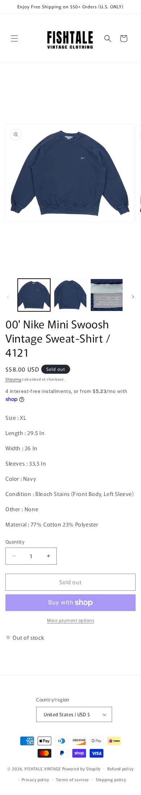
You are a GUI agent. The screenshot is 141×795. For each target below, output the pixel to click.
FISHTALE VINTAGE (43, 768)
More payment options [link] (70, 620)
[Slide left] (8, 297)
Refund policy (120, 768)
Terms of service (72, 779)
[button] (14, 38)
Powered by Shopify (81, 768)
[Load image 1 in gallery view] (34, 295)
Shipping (13, 379)
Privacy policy (35, 779)
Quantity (14, 541)
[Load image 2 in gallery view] (70, 295)
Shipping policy (111, 779)
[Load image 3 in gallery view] (106, 295)
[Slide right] (133, 297)
